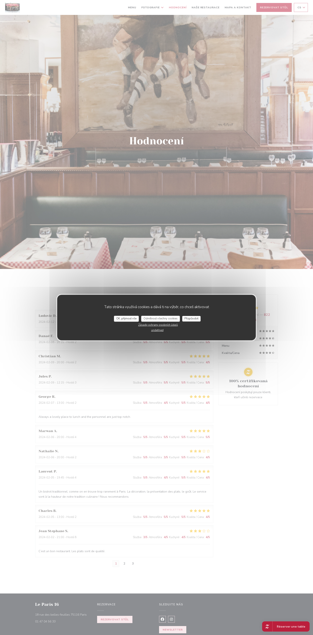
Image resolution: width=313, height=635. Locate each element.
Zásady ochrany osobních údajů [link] (158, 325)
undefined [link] (157, 330)
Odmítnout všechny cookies (161, 318)
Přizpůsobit (191, 318)
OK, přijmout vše (126, 318)
